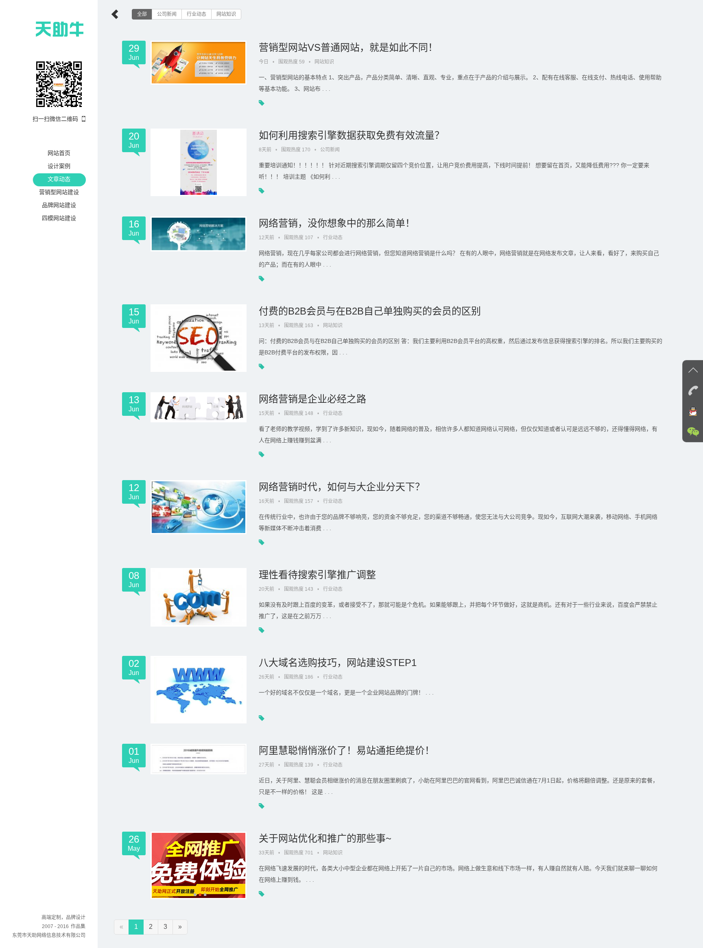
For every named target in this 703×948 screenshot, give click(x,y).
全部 (142, 14)
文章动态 (59, 179)
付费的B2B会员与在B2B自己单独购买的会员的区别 (370, 311)
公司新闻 (167, 14)
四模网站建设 (59, 218)
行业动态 (196, 14)
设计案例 (59, 166)
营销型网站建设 (59, 192)
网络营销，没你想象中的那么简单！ (337, 223)
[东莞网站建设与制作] (44, 28)
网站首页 (59, 153)
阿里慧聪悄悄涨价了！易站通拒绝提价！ (346, 750)
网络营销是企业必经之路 (312, 398)
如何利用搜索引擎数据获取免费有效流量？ (351, 135)
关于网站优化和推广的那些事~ (325, 838)
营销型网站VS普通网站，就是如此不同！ (348, 47)
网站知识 (226, 14)
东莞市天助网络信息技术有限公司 (48, 935)
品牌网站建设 (59, 205)
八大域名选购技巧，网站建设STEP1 (338, 662)
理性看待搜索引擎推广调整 (317, 574)
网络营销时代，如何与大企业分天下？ (342, 486)
